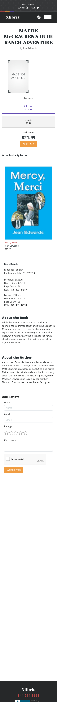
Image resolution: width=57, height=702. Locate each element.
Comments (10, 440)
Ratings (8, 426)
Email (7, 414)
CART (33, 8)
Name (7, 402)
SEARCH (21, 8)
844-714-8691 (28, 4)
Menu (47, 17)
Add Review (10, 397)
